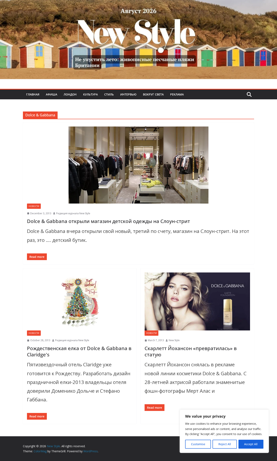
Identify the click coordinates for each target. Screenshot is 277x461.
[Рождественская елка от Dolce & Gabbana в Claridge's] (79, 301)
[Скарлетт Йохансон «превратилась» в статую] (197, 301)
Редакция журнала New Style (73, 213)
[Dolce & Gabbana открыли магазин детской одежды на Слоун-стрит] (138, 165)
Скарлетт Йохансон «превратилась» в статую (191, 351)
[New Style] (138, 4)
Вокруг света (153, 94)
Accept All (251, 444)
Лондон (70, 94)
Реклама (177, 94)
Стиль (109, 94)
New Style (174, 340)
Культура (90, 94)
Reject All (224, 444)
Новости (34, 206)
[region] (224, 431)
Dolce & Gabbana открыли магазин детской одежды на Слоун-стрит (108, 221)
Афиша (51, 94)
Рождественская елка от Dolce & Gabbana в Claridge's (79, 351)
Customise (198, 444)
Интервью (128, 94)
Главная (32, 94)
